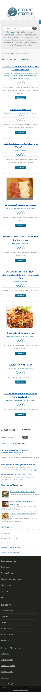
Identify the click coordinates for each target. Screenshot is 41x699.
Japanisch (32, 208)
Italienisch (27, 78)
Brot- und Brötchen (7, 573)
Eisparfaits (5, 616)
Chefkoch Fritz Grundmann (9, 538)
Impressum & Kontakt (29, 687)
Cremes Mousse (7, 610)
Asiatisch (34, 113)
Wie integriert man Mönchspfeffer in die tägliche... (18, 465)
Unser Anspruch (6, 533)
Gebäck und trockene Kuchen (11, 579)
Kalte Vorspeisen (28, 73)
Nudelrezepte (30, 40)
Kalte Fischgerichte (16, 73)
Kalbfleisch (23, 150)
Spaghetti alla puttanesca (20, 333)
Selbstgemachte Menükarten (10, 552)
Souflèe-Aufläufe (7, 634)
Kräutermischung (18, 40)
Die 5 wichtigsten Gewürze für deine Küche (16, 474)
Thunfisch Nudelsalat (20, 365)
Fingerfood (14, 113)
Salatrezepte (18, 42)
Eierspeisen (5, 654)
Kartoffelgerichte (23, 243)
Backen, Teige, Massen (25, 32)
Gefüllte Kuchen (6, 585)
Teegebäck (5, 640)
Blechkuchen (5, 567)
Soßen (27, 42)
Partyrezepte (8, 42)
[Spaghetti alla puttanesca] (20, 317)
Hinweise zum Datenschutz (20, 690)
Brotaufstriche (10, 35)
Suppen (33, 42)
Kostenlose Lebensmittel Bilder (11, 548)
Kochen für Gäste (6, 543)
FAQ (37, 687)
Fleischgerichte (18, 37)
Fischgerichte (7, 37)
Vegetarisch (19, 45)
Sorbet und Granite (7, 628)
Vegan (11, 45)
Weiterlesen (20, 98)
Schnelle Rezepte (23, 76)
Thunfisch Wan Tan (20, 109)
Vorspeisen (28, 45)
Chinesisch (20, 115)
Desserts (19, 35)
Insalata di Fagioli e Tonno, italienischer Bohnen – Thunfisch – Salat (20, 275)
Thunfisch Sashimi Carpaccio (21, 205)
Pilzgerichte (5, 678)
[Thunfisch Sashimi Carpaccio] (20, 189)
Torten (3, 597)
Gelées (3, 622)
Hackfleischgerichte (8, 666)
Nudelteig (4, 591)
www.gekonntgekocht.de (16, 687)
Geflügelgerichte (7, 660)
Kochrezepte (15, 53)
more (9, 460)
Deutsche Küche (30, 35)
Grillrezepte (29, 37)
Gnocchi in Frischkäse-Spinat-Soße (22, 492)
